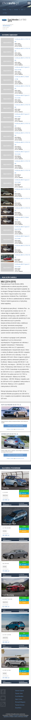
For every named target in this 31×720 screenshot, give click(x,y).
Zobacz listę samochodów (15, 425)
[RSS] (3, 706)
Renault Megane (20, 702)
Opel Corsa (18, 699)
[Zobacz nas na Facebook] (3, 694)
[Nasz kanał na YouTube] (3, 700)
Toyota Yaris (19, 693)
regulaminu (6, 716)
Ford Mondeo (19, 696)
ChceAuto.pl (16, 715)
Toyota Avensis (19, 705)
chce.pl (10, 2)
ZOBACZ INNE (10, 429)
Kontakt (25, 716)
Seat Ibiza (18, 707)
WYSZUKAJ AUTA (20, 429)
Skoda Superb (19, 690)
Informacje (20, 716)
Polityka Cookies (13, 716)
